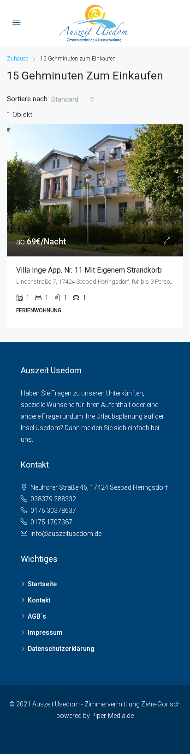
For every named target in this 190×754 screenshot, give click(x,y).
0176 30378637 (53, 510)
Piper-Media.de (112, 715)
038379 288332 (53, 499)
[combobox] (73, 99)
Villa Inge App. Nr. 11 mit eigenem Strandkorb (89, 270)
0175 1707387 (51, 522)
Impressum (45, 632)
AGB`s (37, 616)
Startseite (42, 584)
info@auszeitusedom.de (65, 533)
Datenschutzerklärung (61, 648)
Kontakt (39, 600)
